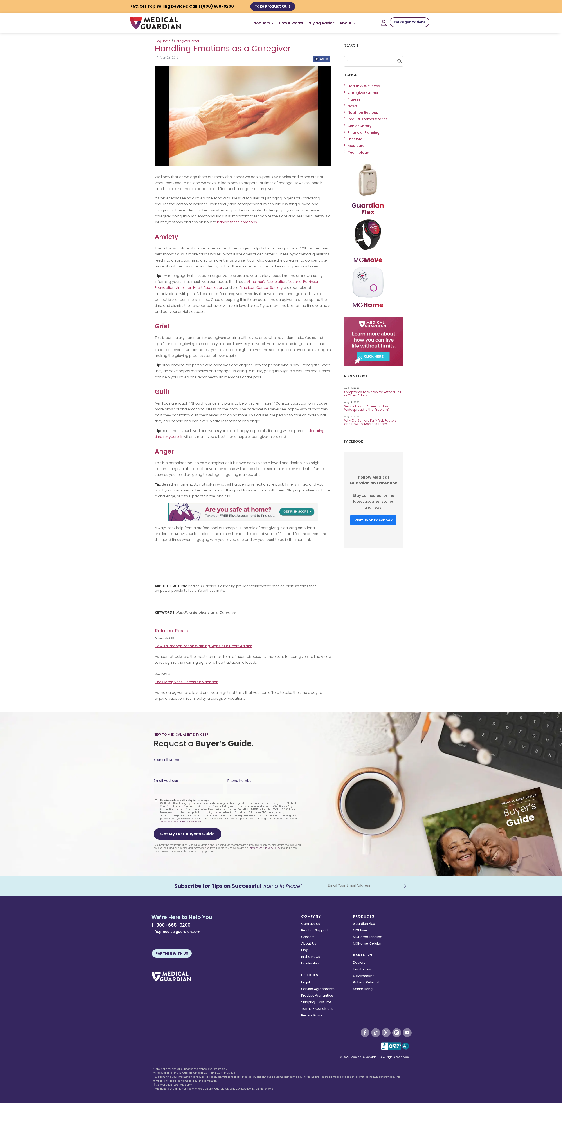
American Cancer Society (261, 287)
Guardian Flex (364, 924)
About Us (308, 944)
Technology (358, 152)
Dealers (359, 963)
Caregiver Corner (186, 41)
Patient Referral (366, 983)
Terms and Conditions (172, 821)
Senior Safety (359, 125)
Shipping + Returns (316, 1002)
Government (363, 976)
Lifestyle (355, 139)
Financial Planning (364, 132)
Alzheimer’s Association (266, 281)
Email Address (166, 780)
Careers (307, 937)
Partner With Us (171, 953)
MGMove (360, 930)
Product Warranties (317, 996)
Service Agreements (318, 989)
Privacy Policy (193, 821)
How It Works (291, 23)
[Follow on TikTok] (375, 1032)
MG (367, 260)
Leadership (310, 963)
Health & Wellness (364, 86)
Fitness (354, 99)
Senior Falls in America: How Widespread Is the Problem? (367, 408)
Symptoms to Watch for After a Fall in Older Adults (372, 394)
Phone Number (240, 780)
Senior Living (363, 989)
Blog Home (163, 41)
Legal (305, 983)
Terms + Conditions (317, 1009)
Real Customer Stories (368, 119)
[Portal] (383, 23)
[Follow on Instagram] (396, 1032)
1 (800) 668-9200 (171, 925)
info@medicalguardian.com (175, 931)
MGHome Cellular (367, 944)
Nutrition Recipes (363, 112)
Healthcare (362, 969)
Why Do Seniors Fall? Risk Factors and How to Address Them (370, 422)
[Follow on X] (386, 1032)
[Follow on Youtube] (407, 1032)
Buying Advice (321, 23)
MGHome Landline (367, 937)
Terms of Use (255, 848)
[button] (187, 834)
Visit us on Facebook (373, 520)
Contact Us (310, 924)
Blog (304, 950)
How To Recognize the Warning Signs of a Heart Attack (203, 646)
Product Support (314, 930)
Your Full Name (166, 759)
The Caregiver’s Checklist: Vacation (186, 682)
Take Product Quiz (273, 6)
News (352, 105)
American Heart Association (199, 287)
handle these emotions (237, 222)
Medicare (356, 145)
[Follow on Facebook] (365, 1032)
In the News (310, 957)
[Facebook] (321, 60)
